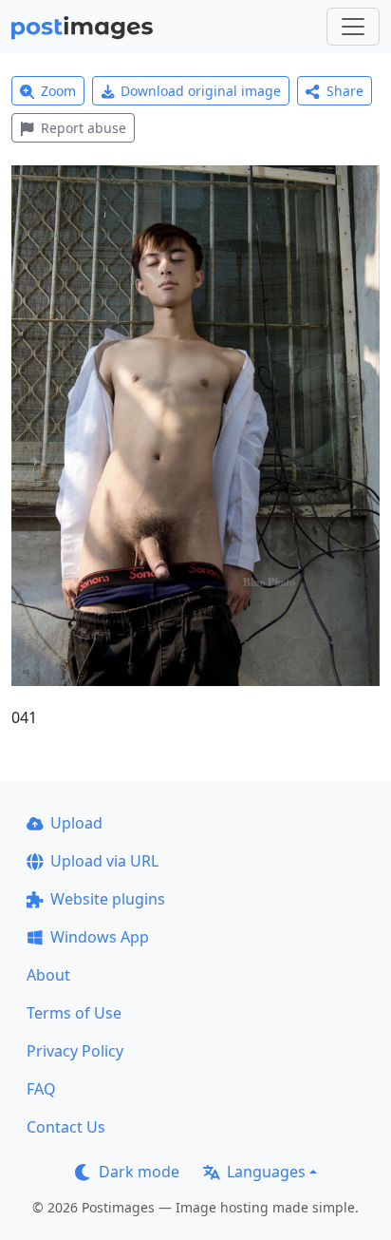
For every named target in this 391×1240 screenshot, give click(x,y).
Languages (266, 1171)
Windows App (99, 936)
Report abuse (83, 128)
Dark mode (139, 1171)
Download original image (201, 91)
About (48, 974)
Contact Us (66, 1126)
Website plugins (107, 898)
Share (344, 91)
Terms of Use (74, 1012)
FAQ (41, 1088)
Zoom (58, 91)
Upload (76, 822)
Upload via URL (104, 860)
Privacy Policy (75, 1050)
